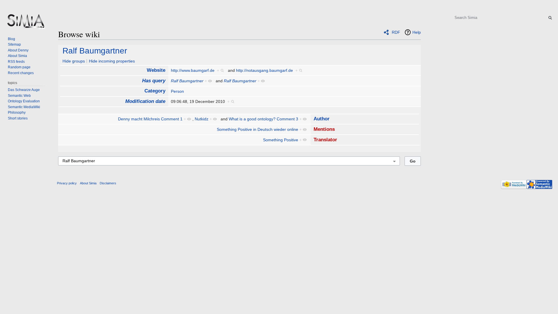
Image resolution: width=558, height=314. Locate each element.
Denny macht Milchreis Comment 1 (150, 119)
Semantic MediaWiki (24, 107)
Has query (153, 80)
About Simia (17, 56)
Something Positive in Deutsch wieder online (257, 129)
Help (416, 32)
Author (322, 119)
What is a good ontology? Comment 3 (263, 119)
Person (177, 91)
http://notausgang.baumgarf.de (264, 70)
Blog (11, 39)
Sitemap (14, 44)
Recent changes (21, 73)
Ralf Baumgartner (94, 50)
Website (156, 70)
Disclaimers (108, 183)
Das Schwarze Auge (24, 90)
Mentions (324, 129)
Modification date (145, 101)
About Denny (18, 50)
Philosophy (17, 112)
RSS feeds (16, 62)
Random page (19, 67)
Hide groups (73, 61)
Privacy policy (67, 183)
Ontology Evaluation (24, 101)
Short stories (18, 118)
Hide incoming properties (112, 61)
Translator (325, 139)
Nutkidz (201, 119)
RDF (396, 32)
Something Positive (280, 140)
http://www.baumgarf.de (192, 70)
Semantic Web (19, 96)
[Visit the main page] (25, 23)
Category (154, 91)
